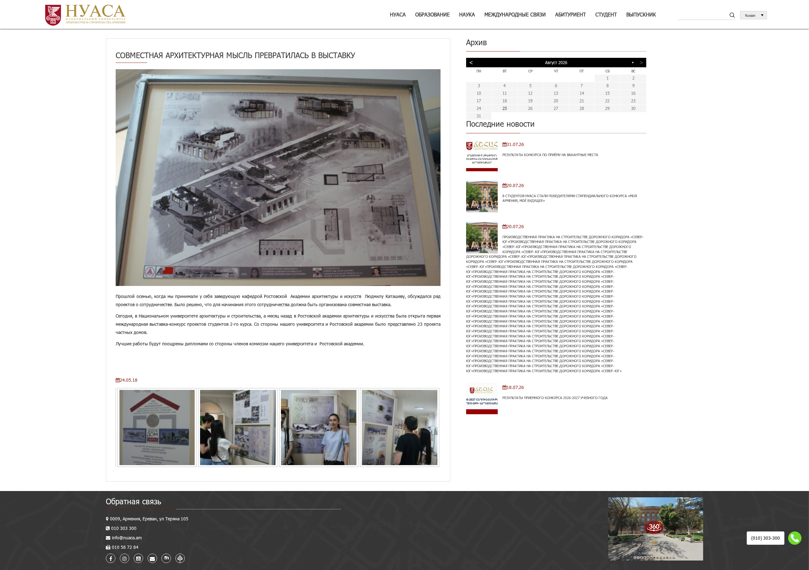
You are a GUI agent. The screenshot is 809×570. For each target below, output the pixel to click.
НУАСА (398, 14)
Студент (606, 14)
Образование (432, 14)
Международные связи (515, 14)
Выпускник (641, 14)
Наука (467, 14)
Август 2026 (556, 62)
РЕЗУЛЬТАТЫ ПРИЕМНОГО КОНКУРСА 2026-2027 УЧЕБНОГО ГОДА (555, 398)
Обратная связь (133, 501)
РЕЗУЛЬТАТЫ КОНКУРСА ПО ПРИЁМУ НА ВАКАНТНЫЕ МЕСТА (550, 155)
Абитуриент (570, 14)
